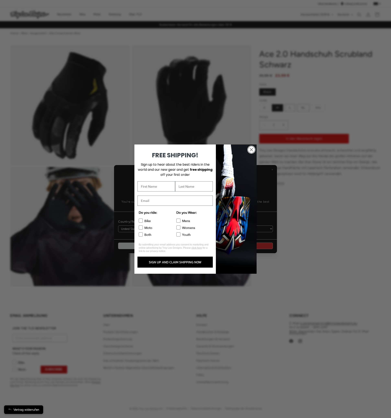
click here (196, 247)
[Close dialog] (251, 149)
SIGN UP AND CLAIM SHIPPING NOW (175, 262)
